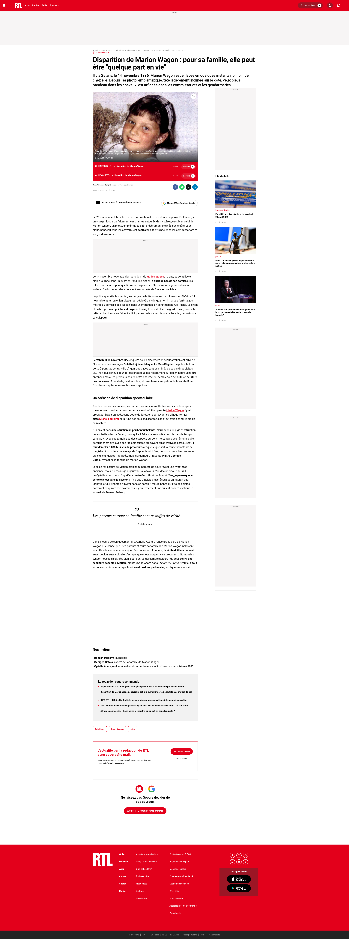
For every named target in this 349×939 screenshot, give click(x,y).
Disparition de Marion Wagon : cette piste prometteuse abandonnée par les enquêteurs (143, 686)
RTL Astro (174, 935)
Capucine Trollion (126, 185)
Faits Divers (99, 729)
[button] (310, 5)
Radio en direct (143, 876)
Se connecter (182, 758)
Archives (140, 891)
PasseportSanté (190, 935)
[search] (338, 5)
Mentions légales (177, 869)
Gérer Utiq (174, 891)
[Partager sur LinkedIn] (195, 187)
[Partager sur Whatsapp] (182, 187)
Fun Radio (154, 935)
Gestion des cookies (179, 883)
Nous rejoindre (176, 898)
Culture (122, 876)
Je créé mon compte (182, 751)
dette (217, 305)
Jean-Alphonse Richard (102, 185)
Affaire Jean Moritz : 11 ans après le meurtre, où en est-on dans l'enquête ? (137, 711)
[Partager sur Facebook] (175, 187)
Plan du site (175, 913)
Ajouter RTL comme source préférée (145, 811)
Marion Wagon (155, 276)
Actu (27, 5)
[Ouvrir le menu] (4, 5)
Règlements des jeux (179, 861)
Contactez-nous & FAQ (180, 854)
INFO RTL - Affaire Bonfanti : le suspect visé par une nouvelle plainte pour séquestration (143, 700)
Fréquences (141, 883)
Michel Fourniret (109, 418)
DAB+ (203, 935)
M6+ (144, 935)
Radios (35, 5)
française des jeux (223, 210)
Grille (44, 5)
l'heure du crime (117, 729)
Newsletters (141, 898)
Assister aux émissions (147, 854)
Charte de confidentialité (181, 876)
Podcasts (54, 5)
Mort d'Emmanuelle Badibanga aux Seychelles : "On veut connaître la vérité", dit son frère (144, 705)
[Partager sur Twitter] (188, 187)
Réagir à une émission (146, 861)
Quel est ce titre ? (144, 869)
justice (218, 256)
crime (132, 729)
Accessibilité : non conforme (183, 906)
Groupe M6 (134, 935)
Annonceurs (214, 935)
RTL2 (164, 935)
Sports (122, 883)
